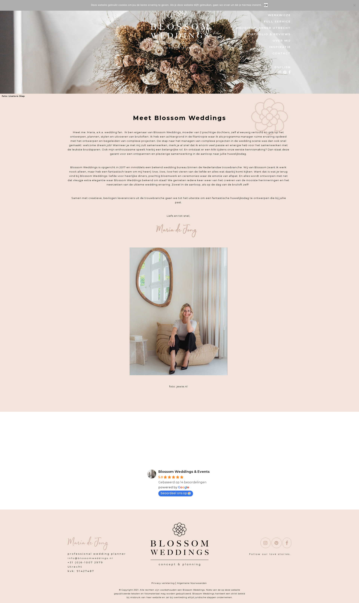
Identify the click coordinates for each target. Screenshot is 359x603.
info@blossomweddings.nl (90, 558)
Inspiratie (280, 47)
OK (266, 5)
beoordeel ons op (174, 493)
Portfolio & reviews (268, 34)
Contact (281, 53)
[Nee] (354, 5)
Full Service (277, 21)
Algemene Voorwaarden (192, 583)
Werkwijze (279, 15)
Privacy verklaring (163, 583)
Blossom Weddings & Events (184, 472)
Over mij (282, 40)
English (282, 67)
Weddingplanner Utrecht (263, 28)
